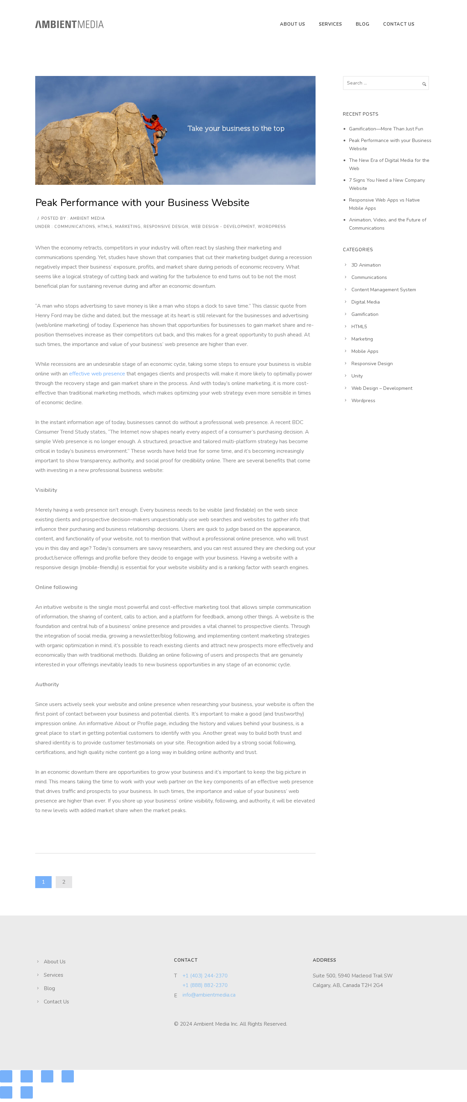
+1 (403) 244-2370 (205, 975)
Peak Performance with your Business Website (142, 203)
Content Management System (383, 289)
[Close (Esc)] (6, 1076)
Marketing (128, 226)
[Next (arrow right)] (27, 1092)
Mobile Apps (364, 351)
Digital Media (365, 302)
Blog (363, 24)
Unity (357, 376)
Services (330, 24)
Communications (74, 226)
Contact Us (399, 24)
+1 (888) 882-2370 (205, 985)
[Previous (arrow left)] (6, 1092)
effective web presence (97, 373)
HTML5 (105, 226)
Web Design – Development (381, 388)
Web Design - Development (223, 226)
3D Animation (366, 265)
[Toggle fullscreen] (47, 1076)
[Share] (27, 1076)
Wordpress (272, 226)
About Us (292, 24)
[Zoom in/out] (68, 1076)
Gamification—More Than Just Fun (386, 129)
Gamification (364, 314)
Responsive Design (166, 226)
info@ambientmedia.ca (209, 994)
